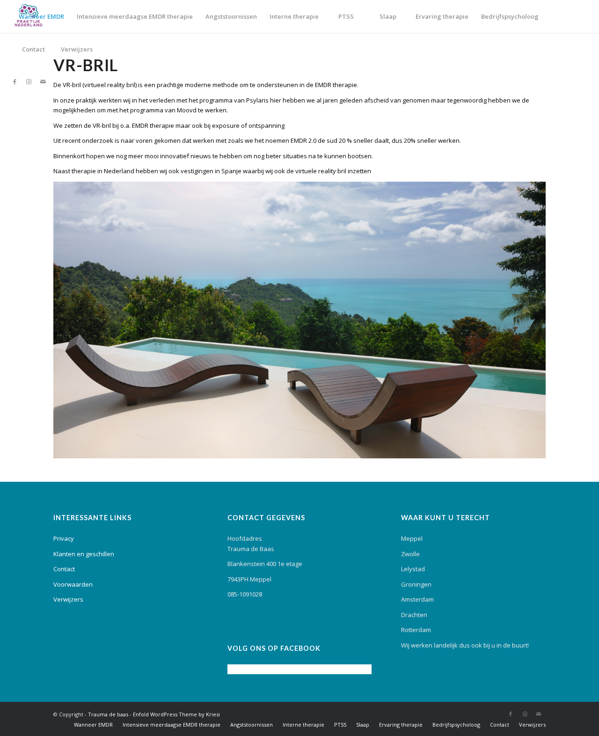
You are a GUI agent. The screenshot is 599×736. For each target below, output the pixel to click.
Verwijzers (68, 599)
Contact (64, 569)
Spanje (231, 171)
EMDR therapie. (336, 85)
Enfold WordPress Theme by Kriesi (176, 714)
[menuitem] (41, 16)
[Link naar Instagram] (29, 81)
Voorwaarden (73, 584)
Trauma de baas (108, 714)
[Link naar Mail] (43, 81)
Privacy (63, 538)
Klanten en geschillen (83, 554)
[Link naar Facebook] (15, 81)
